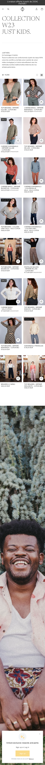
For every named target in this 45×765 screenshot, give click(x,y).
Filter (7, 75)
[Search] (8, 9)
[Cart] (42, 9)
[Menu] (3, 9)
